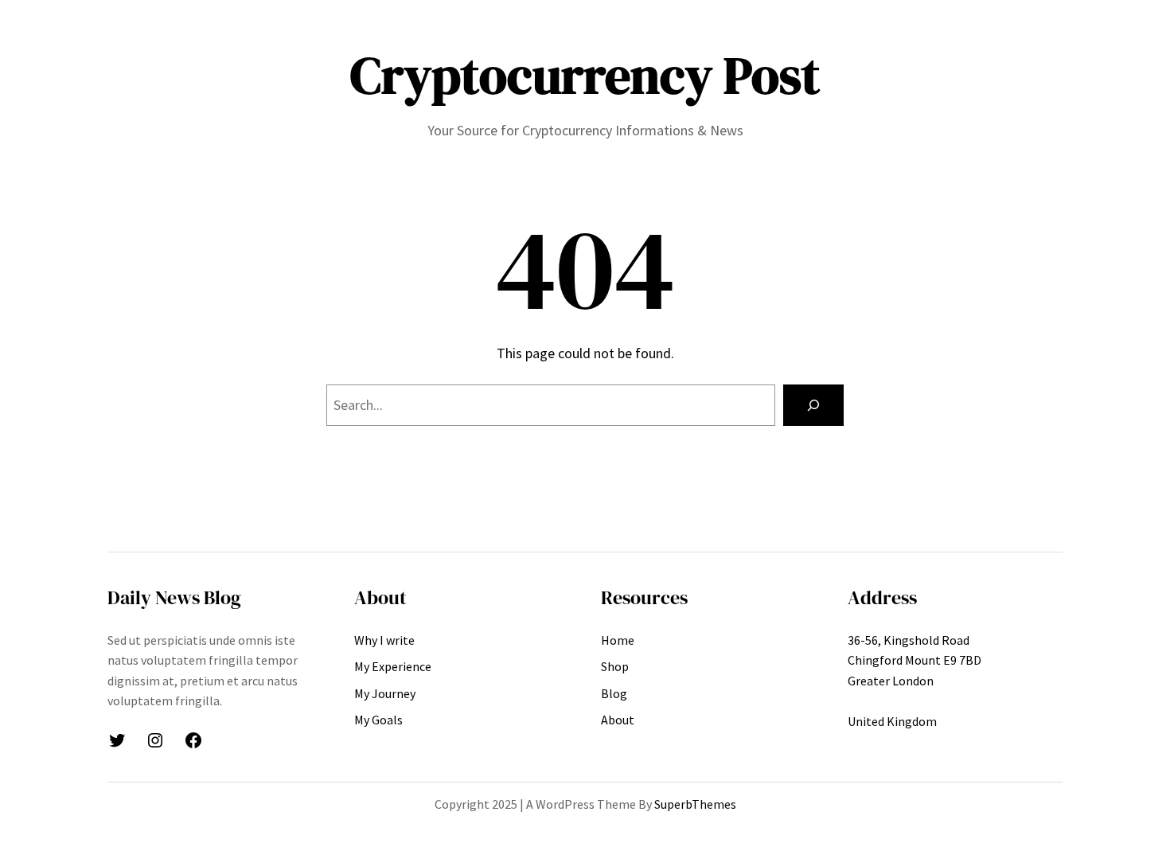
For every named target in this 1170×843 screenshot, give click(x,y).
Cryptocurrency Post (585, 75)
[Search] (813, 405)
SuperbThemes (695, 804)
